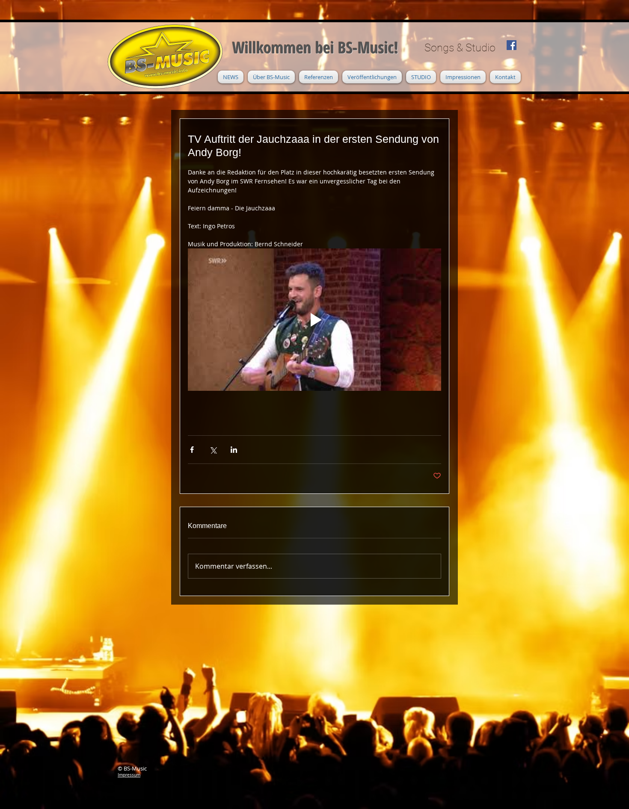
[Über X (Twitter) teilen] (213, 450)
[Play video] (314, 319)
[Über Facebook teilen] (192, 450)
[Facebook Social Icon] (511, 45)
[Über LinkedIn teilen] (234, 450)
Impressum (129, 775)
